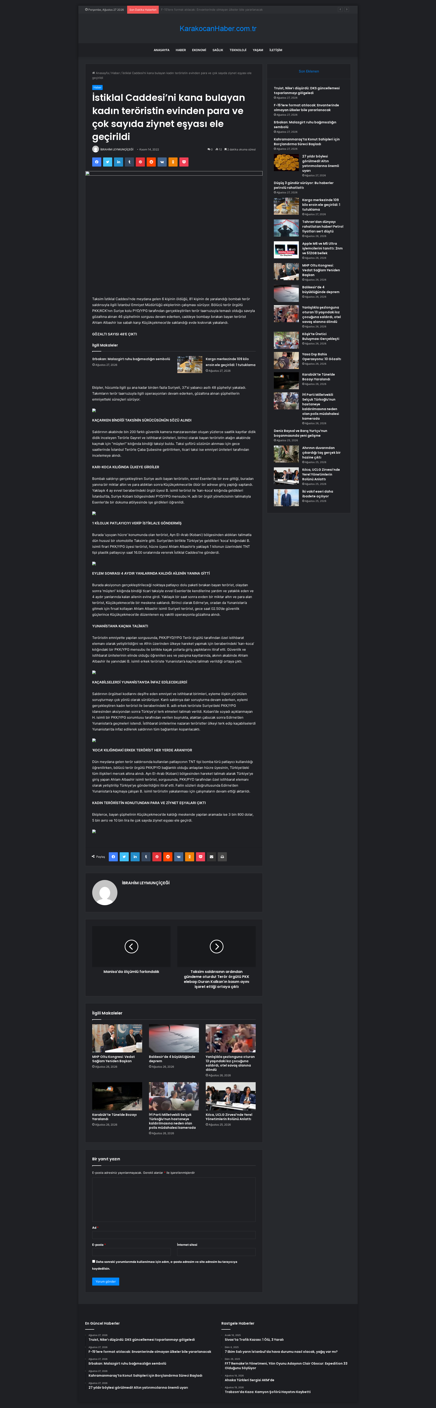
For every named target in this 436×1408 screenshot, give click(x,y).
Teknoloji (238, 50)
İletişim (276, 50)
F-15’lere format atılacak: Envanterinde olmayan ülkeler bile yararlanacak (306, 107)
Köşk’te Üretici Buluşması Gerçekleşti (320, 336)
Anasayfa (161, 50)
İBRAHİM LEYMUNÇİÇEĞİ (116, 149)
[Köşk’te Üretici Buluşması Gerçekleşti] (286, 340)
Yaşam (258, 50)
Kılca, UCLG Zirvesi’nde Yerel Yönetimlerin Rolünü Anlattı (229, 1116)
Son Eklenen (309, 71)
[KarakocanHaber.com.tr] (218, 28)
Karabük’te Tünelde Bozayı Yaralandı (114, 1116)
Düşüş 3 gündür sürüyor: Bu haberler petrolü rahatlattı (304, 185)
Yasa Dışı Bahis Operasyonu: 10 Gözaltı (321, 356)
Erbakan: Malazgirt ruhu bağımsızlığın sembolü (193, 9)
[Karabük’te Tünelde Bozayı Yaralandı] (117, 1096)
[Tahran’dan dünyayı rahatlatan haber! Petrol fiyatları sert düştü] (286, 228)
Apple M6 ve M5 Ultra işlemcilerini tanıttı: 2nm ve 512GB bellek (322, 248)
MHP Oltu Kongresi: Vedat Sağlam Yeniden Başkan (113, 1058)
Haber (181, 50)
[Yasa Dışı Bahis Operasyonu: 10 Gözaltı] (286, 360)
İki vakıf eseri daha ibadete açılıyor (317, 493)
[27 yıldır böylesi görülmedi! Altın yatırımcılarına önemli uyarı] (286, 162)
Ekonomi (199, 50)
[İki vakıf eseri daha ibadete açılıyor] (286, 497)
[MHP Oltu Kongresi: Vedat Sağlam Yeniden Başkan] (117, 1038)
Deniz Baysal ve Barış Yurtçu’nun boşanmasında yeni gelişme (300, 433)
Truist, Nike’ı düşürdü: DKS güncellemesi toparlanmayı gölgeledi (307, 90)
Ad (95, 1227)
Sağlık (218, 50)
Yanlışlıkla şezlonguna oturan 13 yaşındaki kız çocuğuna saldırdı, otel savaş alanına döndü (230, 1063)
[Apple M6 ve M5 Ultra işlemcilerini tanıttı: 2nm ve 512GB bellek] (286, 249)
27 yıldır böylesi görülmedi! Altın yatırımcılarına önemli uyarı (320, 163)
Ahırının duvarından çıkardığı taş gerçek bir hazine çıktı (321, 453)
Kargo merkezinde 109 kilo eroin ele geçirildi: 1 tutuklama (321, 205)
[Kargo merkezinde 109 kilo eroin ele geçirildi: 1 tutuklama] (189, 364)
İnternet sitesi (187, 1244)
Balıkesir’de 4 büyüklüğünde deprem (172, 1058)
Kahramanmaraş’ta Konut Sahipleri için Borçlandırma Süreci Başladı (307, 141)
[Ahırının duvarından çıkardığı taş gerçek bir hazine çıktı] (286, 454)
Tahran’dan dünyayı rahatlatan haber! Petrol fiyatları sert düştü (322, 226)
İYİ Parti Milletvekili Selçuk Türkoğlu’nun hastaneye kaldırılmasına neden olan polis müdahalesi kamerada (172, 1121)
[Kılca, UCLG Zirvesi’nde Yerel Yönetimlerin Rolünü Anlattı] (231, 1096)
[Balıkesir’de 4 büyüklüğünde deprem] (174, 1038)
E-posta (99, 1244)
